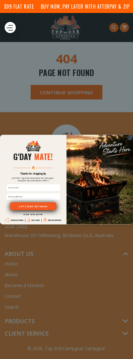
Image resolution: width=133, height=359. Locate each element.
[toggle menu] (10, 27)
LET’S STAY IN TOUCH (33, 206)
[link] (33, 146)
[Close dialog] (130, 137)
